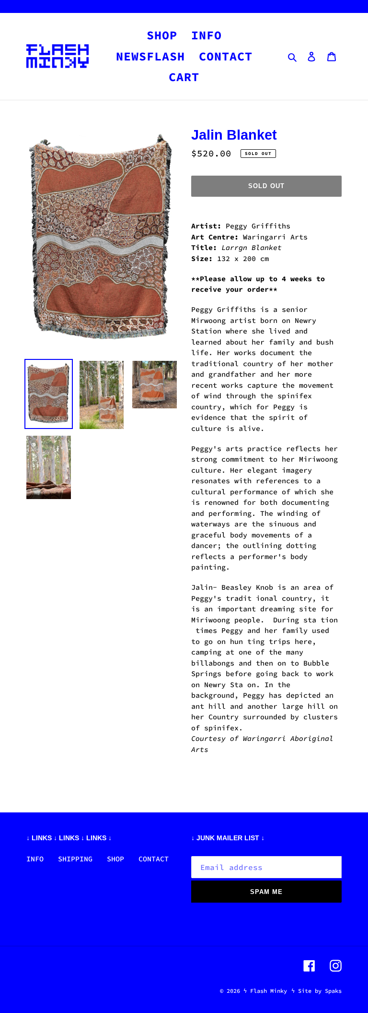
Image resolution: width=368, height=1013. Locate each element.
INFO (35, 858)
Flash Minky (268, 990)
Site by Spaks (320, 990)
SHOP (115, 858)
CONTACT (153, 858)
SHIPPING (75, 858)
